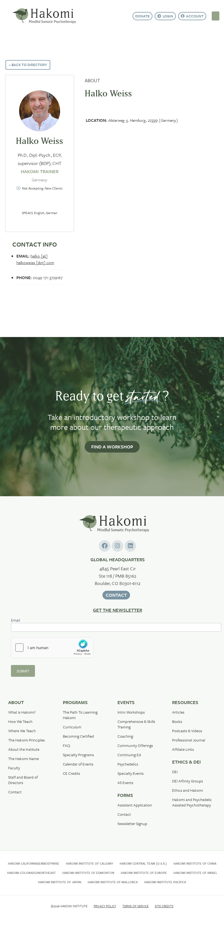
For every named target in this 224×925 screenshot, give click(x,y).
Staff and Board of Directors (23, 779)
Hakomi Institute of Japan (59, 882)
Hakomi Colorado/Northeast (31, 872)
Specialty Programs (78, 755)
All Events (125, 782)
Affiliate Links (183, 749)
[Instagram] (117, 546)
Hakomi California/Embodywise (33, 863)
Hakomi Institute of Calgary (89, 863)
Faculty (14, 768)
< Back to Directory (28, 64)
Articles (178, 712)
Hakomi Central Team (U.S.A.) (143, 863)
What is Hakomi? (22, 712)
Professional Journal (188, 740)
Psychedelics (127, 764)
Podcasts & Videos (187, 731)
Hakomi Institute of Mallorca (113, 882)
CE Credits (71, 773)
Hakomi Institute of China (194, 863)
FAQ (66, 745)
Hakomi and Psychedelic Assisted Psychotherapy (192, 802)
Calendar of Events (78, 764)
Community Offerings (135, 745)
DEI (175, 772)
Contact (15, 792)
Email (15, 620)
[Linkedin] (130, 546)
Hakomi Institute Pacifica (165, 882)
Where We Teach (22, 731)
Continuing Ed (129, 755)
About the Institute (23, 749)
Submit (23, 671)
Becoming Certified (78, 736)
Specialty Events (130, 773)
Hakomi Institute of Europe (144, 872)
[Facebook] (104, 546)
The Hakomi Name (23, 758)
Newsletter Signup (132, 823)
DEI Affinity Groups (187, 781)
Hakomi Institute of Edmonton (88, 872)
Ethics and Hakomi (187, 790)
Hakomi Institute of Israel (195, 872)
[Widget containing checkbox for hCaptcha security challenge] (52, 647)
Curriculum (72, 727)
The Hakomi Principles (26, 740)
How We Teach (20, 721)
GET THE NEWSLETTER (117, 610)
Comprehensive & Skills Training (136, 724)
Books (177, 721)
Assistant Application (134, 805)
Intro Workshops (131, 712)
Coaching (125, 736)
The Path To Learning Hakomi (80, 714)
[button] (215, 15)
